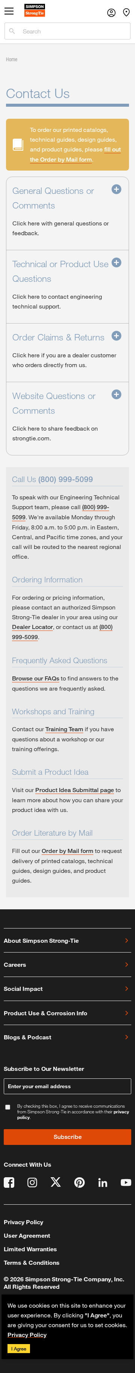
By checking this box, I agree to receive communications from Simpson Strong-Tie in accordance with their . (73, 1111)
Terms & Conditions (32, 1262)
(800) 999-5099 (65, 479)
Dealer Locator (32, 627)
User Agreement (27, 1235)
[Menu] (9, 13)
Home (11, 59)
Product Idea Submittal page (74, 790)
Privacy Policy (27, 1334)
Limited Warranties (30, 1248)
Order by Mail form (67, 850)
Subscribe (68, 1136)
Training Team (64, 729)
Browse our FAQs (35, 678)
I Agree (18, 1349)
